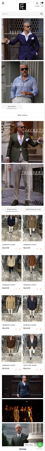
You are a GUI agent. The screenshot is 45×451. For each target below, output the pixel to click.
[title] (22, 39)
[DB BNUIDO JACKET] (11, 228)
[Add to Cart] (19, 249)
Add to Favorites (16, 249)
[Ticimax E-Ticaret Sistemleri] (22, 449)
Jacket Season (12, 209)
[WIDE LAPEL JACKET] (32, 348)
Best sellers (12, 106)
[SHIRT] (22, 82)
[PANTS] (22, 185)
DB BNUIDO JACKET (8, 244)
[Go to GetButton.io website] (40, 449)
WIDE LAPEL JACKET (30, 365)
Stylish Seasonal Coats (33, 209)
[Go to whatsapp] (40, 444)
